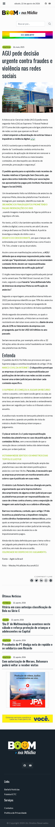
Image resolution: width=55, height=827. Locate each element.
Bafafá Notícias (12, 789)
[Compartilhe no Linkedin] (41, 580)
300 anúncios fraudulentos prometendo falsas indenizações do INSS (25, 206)
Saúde (5, 620)
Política (6, 47)
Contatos (8, 808)
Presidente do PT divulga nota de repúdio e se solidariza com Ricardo (27, 646)
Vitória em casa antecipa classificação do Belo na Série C (26, 609)
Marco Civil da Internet (15, 367)
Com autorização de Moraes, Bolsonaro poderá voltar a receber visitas (25, 663)
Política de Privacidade (15, 812)
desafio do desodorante (16, 238)
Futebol (6, 603)
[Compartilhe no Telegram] (51, 580)
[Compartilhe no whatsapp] (46, 580)
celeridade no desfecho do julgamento (24, 552)
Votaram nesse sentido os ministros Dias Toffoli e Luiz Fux (25, 457)
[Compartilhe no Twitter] (36, 580)
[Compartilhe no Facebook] (32, 580)
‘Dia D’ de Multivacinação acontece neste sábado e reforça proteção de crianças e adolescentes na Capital (26, 627)
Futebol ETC (10, 794)
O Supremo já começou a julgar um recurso (26, 390)
